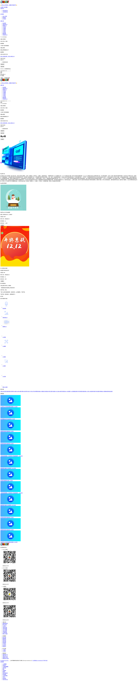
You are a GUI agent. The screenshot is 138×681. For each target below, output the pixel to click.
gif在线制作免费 (92, 391)
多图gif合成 (2, 391)
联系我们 (4, 17)
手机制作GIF (5, 34)
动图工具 (2, 85)
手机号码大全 (5, 679)
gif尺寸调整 (5, 629)
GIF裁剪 (4, 95)
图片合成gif (5, 624)
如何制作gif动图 (13, 391)
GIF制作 (2, 7)
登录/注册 (2, 66)
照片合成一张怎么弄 (30, 391)
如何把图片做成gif (37, 391)
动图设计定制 (5, 657)
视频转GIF (5, 25)
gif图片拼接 (5, 627)
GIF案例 (4, 649)
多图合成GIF (5, 24)
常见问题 (4, 641)
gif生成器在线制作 (74, 391)
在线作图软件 (5, 673)
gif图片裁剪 (5, 631)
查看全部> (2, 64)
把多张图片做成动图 (82, 391)
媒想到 (4, 671)
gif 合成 (87, 391)
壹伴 (3, 669)
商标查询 (4, 678)
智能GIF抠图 (5, 633)
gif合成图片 (68, 391)
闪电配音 (4, 670)
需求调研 (4, 642)
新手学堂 (4, 637)
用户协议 (45, 660)
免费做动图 (106, 391)
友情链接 (2, 661)
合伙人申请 (5, 16)
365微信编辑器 (5, 666)
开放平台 (2, 8)
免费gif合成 (24, 391)
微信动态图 (110, 391)
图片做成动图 (7, 391)
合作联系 (2, 14)
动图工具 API (5, 655)
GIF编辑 (4, 28)
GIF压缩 (4, 32)
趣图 (6, 7)
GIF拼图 (4, 27)
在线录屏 (4, 23)
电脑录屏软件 (5, 623)
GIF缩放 (4, 29)
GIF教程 (4, 651)
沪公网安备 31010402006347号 (38, 660)
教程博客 (4, 638)
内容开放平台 (5, 10)
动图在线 (43, 391)
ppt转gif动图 (19, 391)
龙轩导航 (4, 667)
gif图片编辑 (5, 628)
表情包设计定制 (6, 658)
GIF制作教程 (5, 675)
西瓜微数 (4, 674)
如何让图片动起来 (52, 391)
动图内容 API (5, 654)
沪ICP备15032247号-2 (4, 660)
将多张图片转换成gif (99, 391)
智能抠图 (4, 33)
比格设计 (4, 665)
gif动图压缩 (5, 632)
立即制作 (2, 139)
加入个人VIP (3, 58)
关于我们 (4, 18)
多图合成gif (64, 391)
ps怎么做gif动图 (59, 391)
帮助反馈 (4, 639)
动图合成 (46, 391)
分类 (4, 7)
